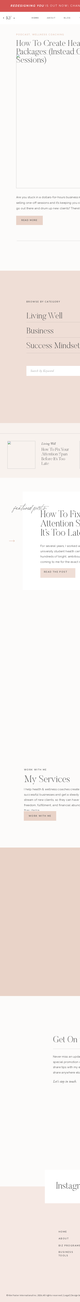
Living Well (48, 444)
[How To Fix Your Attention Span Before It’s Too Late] (21, 455)
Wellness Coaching (48, 34)
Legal (66, 1295)
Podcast (23, 34)
